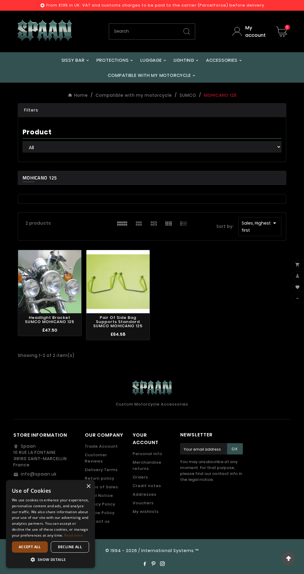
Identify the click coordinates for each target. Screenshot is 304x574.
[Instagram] (162, 564)
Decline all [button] (70, 546)
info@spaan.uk (39, 474)
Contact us (97, 521)
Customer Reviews (96, 458)
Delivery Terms (101, 470)
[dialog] (50, 524)
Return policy (99, 478)
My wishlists (146, 511)
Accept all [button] (30, 546)
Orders (140, 477)
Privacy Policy (100, 504)
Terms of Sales (101, 487)
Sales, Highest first (260, 226)
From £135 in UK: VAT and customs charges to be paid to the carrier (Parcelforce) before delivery (155, 5)
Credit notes (147, 486)
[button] (152, 110)
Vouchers (143, 503)
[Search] (186, 31)
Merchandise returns (147, 465)
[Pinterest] (153, 564)
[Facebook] (145, 564)
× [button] (88, 486)
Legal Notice (99, 495)
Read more (73, 535)
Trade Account (101, 446)
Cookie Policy (100, 513)
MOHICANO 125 (40, 177)
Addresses (144, 494)
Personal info (147, 454)
